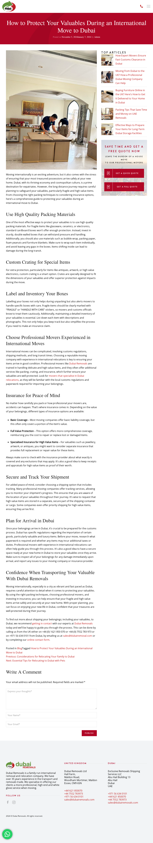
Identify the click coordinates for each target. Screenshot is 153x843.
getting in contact (42, 623)
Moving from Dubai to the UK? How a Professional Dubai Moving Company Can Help (129, 77)
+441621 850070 (73, 790)
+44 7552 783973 (73, 793)
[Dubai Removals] (9, 6)
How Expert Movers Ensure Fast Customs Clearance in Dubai (130, 59)
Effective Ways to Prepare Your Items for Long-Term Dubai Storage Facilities (129, 129)
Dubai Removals (78, 363)
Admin (97, 36)
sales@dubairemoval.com (77, 635)
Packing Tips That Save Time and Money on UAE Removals (131, 113)
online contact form (38, 639)
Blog (19, 648)
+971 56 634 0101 (74, 796)
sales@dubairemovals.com (79, 799)
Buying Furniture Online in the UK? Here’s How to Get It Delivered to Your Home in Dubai (130, 96)
